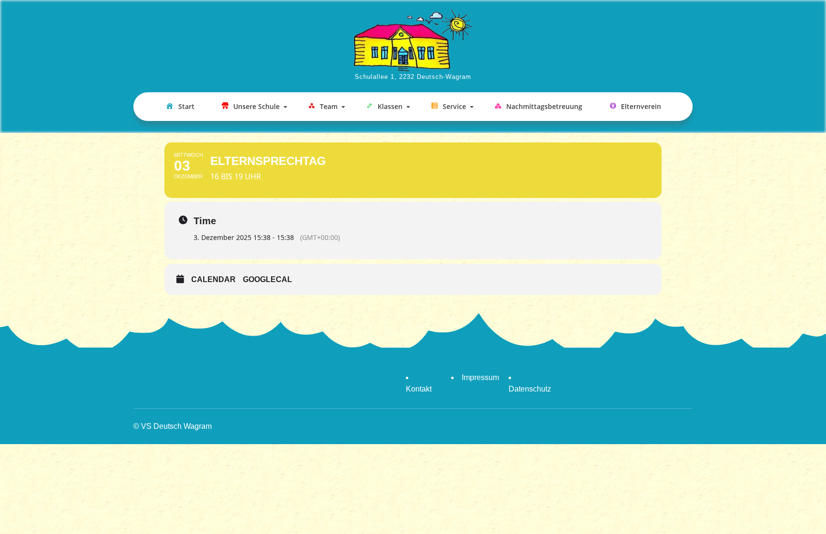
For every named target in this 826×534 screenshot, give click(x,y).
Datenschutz (530, 389)
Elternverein (641, 106)
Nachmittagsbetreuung (544, 106)
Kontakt (419, 389)
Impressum (480, 377)
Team (328, 106)
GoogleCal (267, 279)
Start (186, 106)
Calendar (213, 279)
